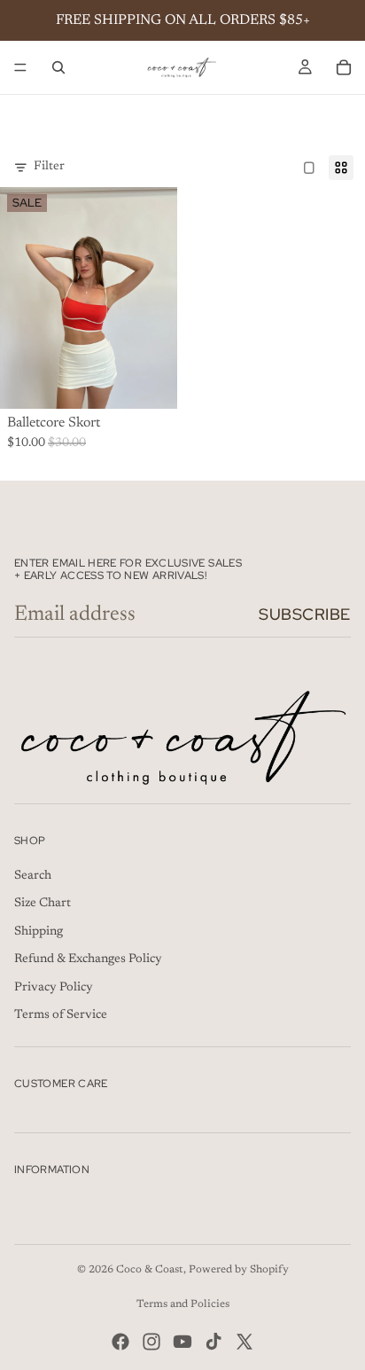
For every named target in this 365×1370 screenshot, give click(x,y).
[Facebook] (120, 1341)
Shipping (38, 932)
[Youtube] (182, 1341)
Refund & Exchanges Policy (88, 959)
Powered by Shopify (239, 1269)
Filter (49, 166)
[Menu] (20, 67)
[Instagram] (151, 1341)
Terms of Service (60, 1015)
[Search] (58, 67)
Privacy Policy (53, 988)
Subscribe (305, 614)
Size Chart (42, 903)
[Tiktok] (213, 1341)
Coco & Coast (149, 1269)
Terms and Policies (182, 1304)
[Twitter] (244, 1341)
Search (32, 876)
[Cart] (343, 67)
